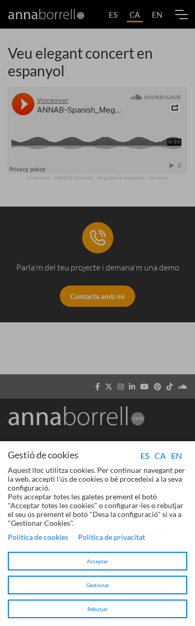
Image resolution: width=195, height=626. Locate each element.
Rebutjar (97, 609)
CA (160, 455)
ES (144, 455)
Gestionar (97, 585)
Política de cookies (38, 537)
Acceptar (97, 561)
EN (176, 455)
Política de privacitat (111, 537)
